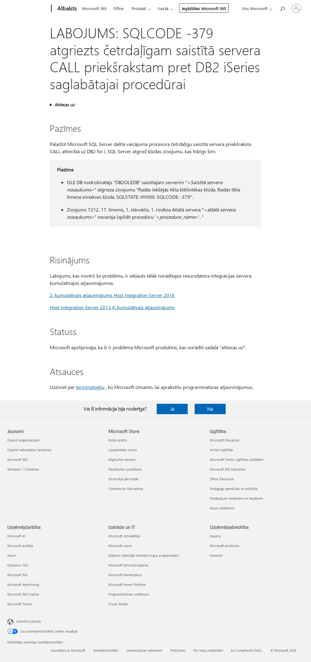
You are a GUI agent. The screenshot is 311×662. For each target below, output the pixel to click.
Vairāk (163, 8)
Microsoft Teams (19, 604)
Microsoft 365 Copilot (23, 594)
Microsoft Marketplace (125, 574)
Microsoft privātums (224, 545)
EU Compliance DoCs (246, 650)
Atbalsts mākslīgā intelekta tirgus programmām (143, 555)
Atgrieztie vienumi (121, 459)
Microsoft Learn (120, 545)
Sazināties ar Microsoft (68, 650)
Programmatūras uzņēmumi (128, 594)
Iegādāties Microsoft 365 (204, 8)
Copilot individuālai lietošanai (29, 450)
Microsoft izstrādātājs (124, 536)
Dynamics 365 (17, 565)
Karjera (215, 536)
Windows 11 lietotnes (23, 469)
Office (118, 8)
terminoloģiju (90, 387)
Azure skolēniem (222, 508)
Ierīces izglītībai (221, 450)
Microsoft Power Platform (127, 584)
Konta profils (117, 440)
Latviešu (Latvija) (28, 621)
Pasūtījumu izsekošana (125, 469)
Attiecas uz (64, 104)
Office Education (222, 479)
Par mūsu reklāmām (208, 650)
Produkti (139, 8)
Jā (172, 409)
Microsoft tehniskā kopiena (128, 565)
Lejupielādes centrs (122, 450)
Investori (216, 555)
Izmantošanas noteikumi (144, 650)
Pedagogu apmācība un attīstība (234, 488)
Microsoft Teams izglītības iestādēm (236, 459)
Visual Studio (118, 604)
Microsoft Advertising (23, 584)
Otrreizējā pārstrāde (123, 479)
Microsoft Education (224, 440)
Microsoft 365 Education (228, 469)
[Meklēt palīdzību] (281, 8)
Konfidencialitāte (105, 650)
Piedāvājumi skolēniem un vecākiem (236, 498)
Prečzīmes (177, 650)
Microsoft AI (16, 536)
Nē (210, 409)
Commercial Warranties (125, 488)
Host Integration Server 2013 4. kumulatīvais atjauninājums (112, 307)
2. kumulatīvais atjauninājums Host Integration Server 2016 (112, 295)
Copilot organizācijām (23, 440)
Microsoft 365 (94, 8)
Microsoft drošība (20, 545)
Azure (11, 555)
